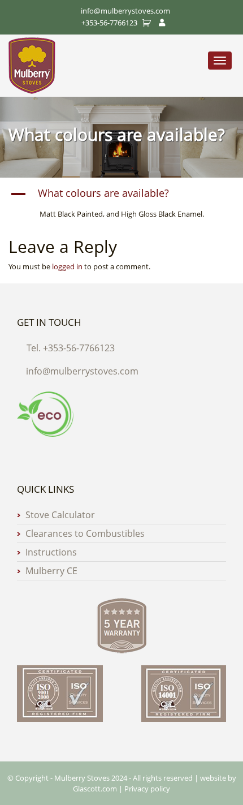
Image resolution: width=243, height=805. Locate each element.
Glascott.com (95, 789)
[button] (121, 194)
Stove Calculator (60, 515)
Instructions (51, 552)
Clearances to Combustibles (85, 533)
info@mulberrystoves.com (82, 371)
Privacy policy (147, 789)
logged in (67, 266)
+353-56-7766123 (109, 23)
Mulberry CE (51, 571)
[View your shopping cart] (148, 23)
